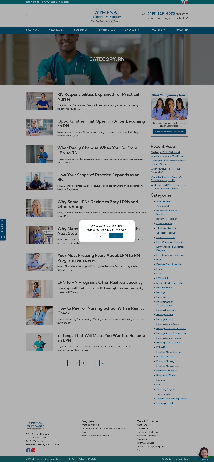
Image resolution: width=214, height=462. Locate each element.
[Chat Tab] (107, 231)
